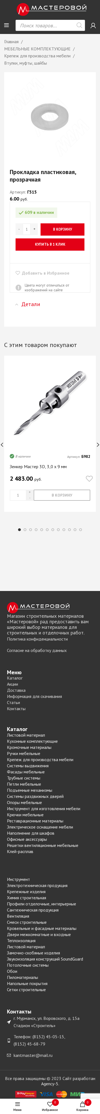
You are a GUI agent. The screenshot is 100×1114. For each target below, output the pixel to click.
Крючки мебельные (25, 814)
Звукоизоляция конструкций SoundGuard (45, 958)
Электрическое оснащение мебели (40, 826)
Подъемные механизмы (29, 790)
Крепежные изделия (26, 891)
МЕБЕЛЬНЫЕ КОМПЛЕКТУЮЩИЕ (38, 49)
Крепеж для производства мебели (38, 55)
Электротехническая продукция (37, 885)
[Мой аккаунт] (93, 25)
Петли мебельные (24, 783)
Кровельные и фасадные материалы (41, 928)
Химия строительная (26, 897)
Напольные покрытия (27, 983)
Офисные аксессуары (27, 839)
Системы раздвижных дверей (35, 796)
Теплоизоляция (21, 940)
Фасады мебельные (26, 771)
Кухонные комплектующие (32, 741)
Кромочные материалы (29, 747)
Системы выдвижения (28, 765)
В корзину (62, 229)
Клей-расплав (20, 851)
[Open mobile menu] (6, 25)
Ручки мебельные (23, 753)
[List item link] (50, 639)
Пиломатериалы (22, 977)
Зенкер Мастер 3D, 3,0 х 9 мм (38, 466)
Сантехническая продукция (33, 909)
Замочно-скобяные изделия (33, 952)
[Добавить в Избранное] (89, 479)
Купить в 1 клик (50, 244)
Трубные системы (23, 777)
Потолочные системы (28, 965)
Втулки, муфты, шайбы (25, 63)
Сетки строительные (26, 989)
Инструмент (18, 879)
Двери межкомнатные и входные (39, 934)
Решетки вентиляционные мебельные (42, 845)
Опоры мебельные (24, 802)
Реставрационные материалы (35, 820)
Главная (12, 41)
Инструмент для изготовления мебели (43, 808)
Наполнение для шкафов (30, 833)
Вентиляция (18, 915)
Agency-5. (50, 1083)
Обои (12, 971)
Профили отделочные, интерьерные (41, 903)
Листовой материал (26, 734)
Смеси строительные (27, 922)
